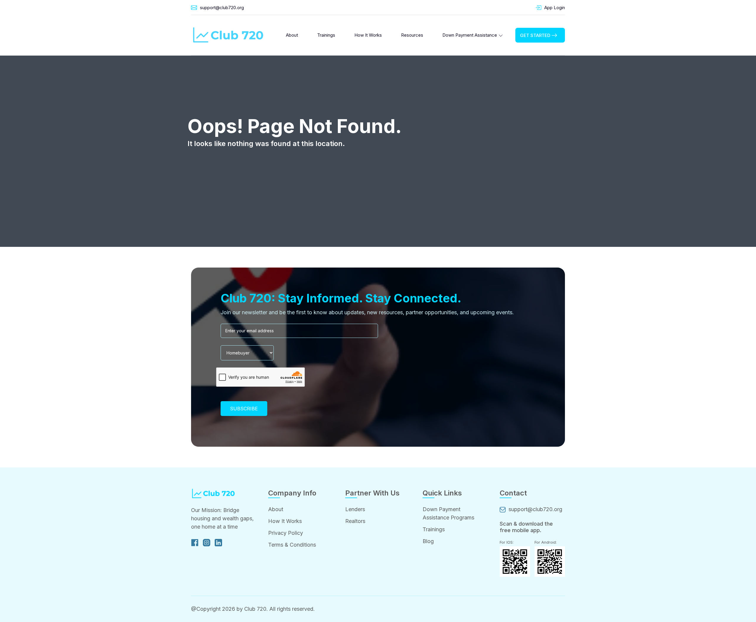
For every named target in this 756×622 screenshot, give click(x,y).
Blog (428, 541)
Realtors (355, 521)
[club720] (228, 35)
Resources (412, 35)
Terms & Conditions (292, 545)
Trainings (326, 35)
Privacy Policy (285, 533)
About (292, 35)
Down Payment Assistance (469, 35)
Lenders (355, 509)
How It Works (368, 35)
